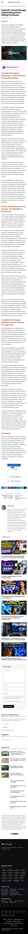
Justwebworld (15, 928)
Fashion (5, 877)
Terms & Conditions (8, 923)
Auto (11, 877)
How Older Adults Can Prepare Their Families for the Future (18, 759)
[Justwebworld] (14, 2)
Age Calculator (4, 889)
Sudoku (10, 901)
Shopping (17, 880)
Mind (22, 877)
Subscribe (5, 727)
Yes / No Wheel (4, 902)
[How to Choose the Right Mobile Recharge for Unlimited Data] (14, 588)
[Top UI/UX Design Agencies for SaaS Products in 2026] (14, 567)
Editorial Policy (19, 923)
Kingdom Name (12, 894)
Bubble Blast (4, 901)
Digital (17, 870)
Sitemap (8, 929)
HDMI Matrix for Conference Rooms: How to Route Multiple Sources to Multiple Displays (13, 638)
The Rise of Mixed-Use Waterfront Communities (17, 774)
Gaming (22, 875)
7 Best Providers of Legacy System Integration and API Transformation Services (13, 659)
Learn (4, 872)
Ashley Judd (4, 17)
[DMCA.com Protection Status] (14, 834)
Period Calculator (5, 891)
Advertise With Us (18, 919)
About (5, 919)
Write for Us (14, 925)
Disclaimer (9, 921)
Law (4, 880)
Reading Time (13, 890)
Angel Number (4, 893)
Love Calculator (4, 890)
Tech (6, 6)
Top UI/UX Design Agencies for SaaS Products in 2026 (11, 577)
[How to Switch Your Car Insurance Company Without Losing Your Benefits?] (5, 753)
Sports (9, 880)
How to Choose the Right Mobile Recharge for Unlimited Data (13, 597)
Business (11, 870)
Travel (16, 875)
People (10, 872)
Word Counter (13, 889)
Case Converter (21, 889)
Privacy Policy (17, 921)
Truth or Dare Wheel (18, 901)
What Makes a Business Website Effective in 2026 (16, 766)
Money (23, 870)
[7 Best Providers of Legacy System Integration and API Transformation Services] (14, 649)
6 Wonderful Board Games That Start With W (17, 791)
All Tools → (20, 894)
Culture (23, 872)
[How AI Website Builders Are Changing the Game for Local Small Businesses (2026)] (14, 547)
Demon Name (4, 894)
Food (16, 877)
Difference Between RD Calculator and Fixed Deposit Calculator (7, 497)
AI (22, 880)
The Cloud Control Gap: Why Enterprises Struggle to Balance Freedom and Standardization (12, 618)
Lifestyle (17, 872)
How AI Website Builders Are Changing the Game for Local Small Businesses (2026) (13, 556)
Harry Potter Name (14, 893)
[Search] (26, 2)
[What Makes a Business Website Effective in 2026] (5, 767)
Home (2, 6)
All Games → (13, 902)
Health (4, 875)
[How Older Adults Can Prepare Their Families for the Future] (5, 760)
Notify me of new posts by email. (12, 701)
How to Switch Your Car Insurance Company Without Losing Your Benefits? (18, 753)
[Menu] (2, 2)
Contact (10, 919)
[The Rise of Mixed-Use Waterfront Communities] (5, 775)
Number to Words (15, 891)
